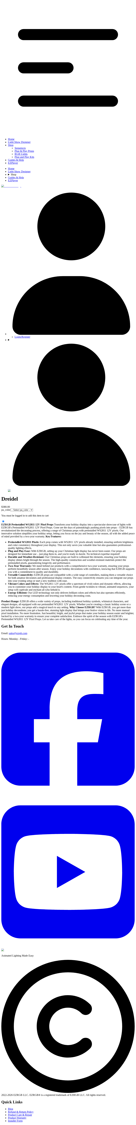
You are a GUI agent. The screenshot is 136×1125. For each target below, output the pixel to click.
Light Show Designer (19, 142)
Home (11, 139)
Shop (10, 145)
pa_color (5, 509)
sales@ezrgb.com (18, 633)
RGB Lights (21, 154)
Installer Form (15, 1120)
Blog (10, 1108)
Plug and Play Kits (24, 157)
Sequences (20, 148)
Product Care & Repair (20, 1114)
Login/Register (22, 336)
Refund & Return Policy (21, 1111)
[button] (68, 68)
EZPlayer (13, 163)
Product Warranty (17, 1117)
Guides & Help (16, 160)
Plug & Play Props (24, 151)
